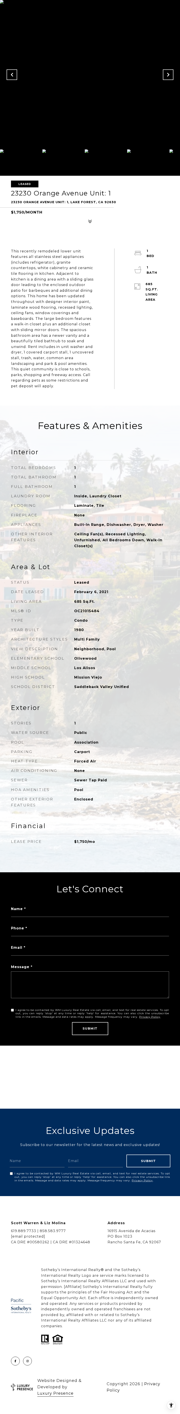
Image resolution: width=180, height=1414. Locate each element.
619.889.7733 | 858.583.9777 (38, 1231)
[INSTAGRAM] (27, 1361)
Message (20, 967)
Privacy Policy (149, 1016)
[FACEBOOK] (15, 1361)
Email (16, 947)
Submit (90, 1028)
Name (17, 909)
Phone (17, 928)
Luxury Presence (55, 1393)
